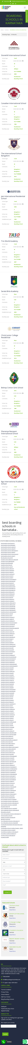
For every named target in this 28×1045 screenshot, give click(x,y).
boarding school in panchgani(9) (8, 689)
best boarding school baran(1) (8, 543)
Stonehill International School (13, 55)
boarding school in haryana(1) (7, 626)
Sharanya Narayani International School (9, 432)
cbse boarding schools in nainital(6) (9, 805)
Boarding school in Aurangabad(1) (8, 579)
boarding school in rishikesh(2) (8, 709)
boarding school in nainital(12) (7, 682)
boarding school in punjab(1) (7, 700)
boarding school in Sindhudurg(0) (8, 722)
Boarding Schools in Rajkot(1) (7, 781)
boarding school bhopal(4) (7, 563)
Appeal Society (5, 1011)
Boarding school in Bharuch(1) (7, 592)
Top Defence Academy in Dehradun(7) (9, 832)
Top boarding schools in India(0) (8, 830)
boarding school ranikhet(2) (7, 745)
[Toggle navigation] (25, 7)
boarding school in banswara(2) (8, 581)
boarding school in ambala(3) (7, 570)
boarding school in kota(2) (7, 653)
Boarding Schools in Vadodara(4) (8, 790)
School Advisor (5, 994)
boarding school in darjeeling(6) (8, 606)
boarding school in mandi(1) (7, 669)
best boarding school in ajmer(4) (8, 547)
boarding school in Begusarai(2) (8, 586)
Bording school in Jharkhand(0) (8, 797)
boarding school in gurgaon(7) (7, 617)
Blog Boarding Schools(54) (7, 558)
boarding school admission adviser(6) (9, 559)
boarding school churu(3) (6, 565)
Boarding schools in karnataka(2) (8, 779)
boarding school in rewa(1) (7, 705)
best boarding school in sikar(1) (8, 556)
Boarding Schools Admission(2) (8, 752)
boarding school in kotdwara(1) (8, 655)
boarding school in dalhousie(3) (8, 604)
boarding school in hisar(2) (7, 630)
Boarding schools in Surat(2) (7, 785)
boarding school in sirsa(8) (7, 723)
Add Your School (5, 997)
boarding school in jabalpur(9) (7, 633)
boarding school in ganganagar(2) (8, 612)
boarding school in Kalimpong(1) (8, 644)
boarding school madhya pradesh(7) (9, 740)
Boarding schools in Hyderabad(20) (9, 774)
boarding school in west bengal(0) (8, 734)
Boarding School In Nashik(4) (7, 684)
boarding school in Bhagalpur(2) (8, 588)
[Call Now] (3, 1042)
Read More (12, 910)
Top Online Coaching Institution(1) (8, 833)
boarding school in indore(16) (7, 631)
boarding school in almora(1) (7, 568)
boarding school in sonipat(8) (7, 727)
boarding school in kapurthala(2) (8, 646)
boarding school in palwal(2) (7, 687)
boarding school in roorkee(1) (7, 713)
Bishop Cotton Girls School (12, 387)
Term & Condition (6, 989)
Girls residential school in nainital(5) (9, 808)
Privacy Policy (5, 992)
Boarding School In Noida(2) (7, 686)
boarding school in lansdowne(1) (8, 658)
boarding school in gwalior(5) (7, 619)
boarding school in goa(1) (6, 615)
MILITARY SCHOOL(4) (5, 819)
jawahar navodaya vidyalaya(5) (8, 817)
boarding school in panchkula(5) (8, 691)
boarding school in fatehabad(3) (8, 610)
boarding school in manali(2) (7, 667)
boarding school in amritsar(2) (7, 574)
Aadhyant (3, 1006)
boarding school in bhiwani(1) (7, 595)
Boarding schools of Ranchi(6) (7, 796)
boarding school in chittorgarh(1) (8, 603)
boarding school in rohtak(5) (7, 711)
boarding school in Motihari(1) (7, 677)
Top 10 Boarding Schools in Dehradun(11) (10, 821)
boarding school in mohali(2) (7, 675)
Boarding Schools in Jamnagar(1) (8, 776)
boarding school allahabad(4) (7, 561)
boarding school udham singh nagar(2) (9, 747)
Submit (5, 1034)
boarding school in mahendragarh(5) (9, 666)
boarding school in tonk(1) (7, 729)
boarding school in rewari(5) (7, 707)
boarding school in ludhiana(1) (8, 662)
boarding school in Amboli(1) (7, 572)
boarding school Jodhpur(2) (7, 736)
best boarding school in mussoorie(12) (9, 554)
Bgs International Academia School (12, 482)
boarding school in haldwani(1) (8, 621)
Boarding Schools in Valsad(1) (7, 792)
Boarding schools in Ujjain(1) (7, 788)
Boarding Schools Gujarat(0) (7, 754)
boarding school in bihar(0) (7, 597)
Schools (7, 30)
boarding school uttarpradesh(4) (8, 749)
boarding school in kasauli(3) (7, 649)
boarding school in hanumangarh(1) (9, 622)
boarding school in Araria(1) (7, 576)
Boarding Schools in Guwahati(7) (8, 772)
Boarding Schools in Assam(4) (7, 759)
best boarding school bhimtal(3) (8, 545)
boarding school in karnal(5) (7, 648)
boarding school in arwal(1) (7, 577)
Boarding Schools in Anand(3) (7, 758)
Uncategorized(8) (5, 837)
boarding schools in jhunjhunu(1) (8, 777)
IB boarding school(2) (5, 812)
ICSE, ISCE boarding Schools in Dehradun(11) (11, 814)
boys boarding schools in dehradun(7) (9, 801)
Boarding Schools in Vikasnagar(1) (8, 794)
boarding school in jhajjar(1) (7, 639)
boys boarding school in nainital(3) (8, 799)
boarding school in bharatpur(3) (8, 590)
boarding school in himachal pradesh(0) (10, 628)
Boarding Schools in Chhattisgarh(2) (9, 768)
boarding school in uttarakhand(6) (8, 732)
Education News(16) (5, 806)
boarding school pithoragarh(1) (8, 743)
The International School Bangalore (11, 154)
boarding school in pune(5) (7, 698)
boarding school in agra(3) (7, 567)
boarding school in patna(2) (7, 696)
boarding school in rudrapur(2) (8, 714)
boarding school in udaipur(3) (7, 731)
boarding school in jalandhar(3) (8, 637)
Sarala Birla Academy (9, 291)
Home (2, 30)
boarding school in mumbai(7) (7, 678)
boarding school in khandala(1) (8, 651)
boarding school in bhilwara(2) (8, 594)
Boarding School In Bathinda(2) (8, 585)
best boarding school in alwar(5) (8, 549)
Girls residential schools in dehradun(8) (10, 810)
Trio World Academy (9, 241)
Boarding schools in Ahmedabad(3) (9, 756)
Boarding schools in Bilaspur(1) (8, 765)
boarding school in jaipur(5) (7, 635)
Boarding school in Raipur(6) (7, 702)
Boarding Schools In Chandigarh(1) (9, 767)
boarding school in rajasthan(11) (8, 704)
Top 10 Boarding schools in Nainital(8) (9, 823)
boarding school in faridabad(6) (8, 608)
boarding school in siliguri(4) (7, 720)
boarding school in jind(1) (6, 640)
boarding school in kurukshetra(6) (8, 657)
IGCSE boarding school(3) (6, 815)
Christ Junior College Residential (9, 336)
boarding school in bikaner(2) (7, 599)
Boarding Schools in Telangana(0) (8, 786)
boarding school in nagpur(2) (7, 680)
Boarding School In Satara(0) (7, 716)
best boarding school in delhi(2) (8, 552)
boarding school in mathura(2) (7, 671)
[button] (24, 1041)
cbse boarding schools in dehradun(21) (10, 803)
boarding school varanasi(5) (7, 750)
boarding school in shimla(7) (7, 718)
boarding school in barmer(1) (7, 583)
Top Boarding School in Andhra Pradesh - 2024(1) (12, 828)
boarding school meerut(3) (7, 741)
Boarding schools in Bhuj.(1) (7, 763)
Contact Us (7, 892)
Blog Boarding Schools (7, 999)
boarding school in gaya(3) (7, 613)
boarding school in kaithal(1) (7, 642)
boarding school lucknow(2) (7, 738)
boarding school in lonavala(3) (8, 660)
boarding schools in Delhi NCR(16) (8, 770)
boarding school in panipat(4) (7, 693)
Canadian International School (13, 103)
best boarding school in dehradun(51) (9, 550)
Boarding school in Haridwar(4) (8, 624)
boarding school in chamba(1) (7, 601)
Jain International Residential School (13, 197)
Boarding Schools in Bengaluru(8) (8, 761)
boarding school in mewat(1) (7, 673)
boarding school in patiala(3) (7, 695)
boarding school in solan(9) (7, 725)
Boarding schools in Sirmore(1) (8, 783)
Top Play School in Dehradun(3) (8, 835)
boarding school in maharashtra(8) (9, 664)
